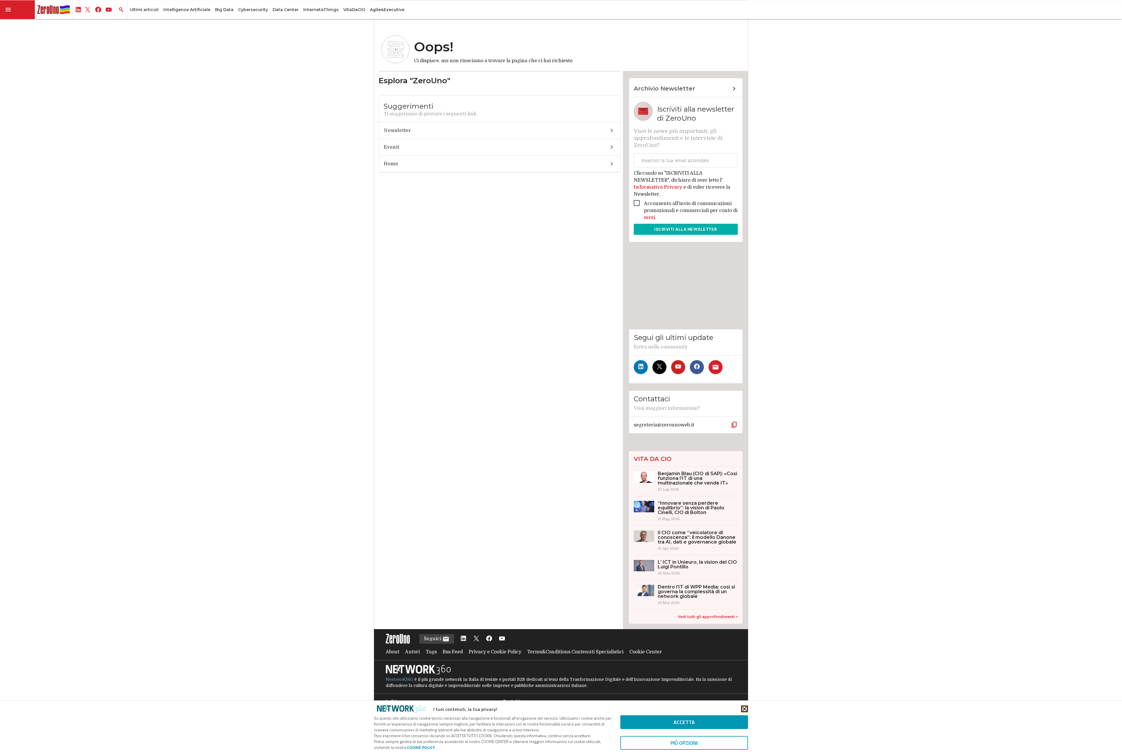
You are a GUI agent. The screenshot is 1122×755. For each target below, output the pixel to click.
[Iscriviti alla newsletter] (716, 367)
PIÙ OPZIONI (684, 743)
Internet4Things (321, 9)
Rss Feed (453, 652)
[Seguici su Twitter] (659, 367)
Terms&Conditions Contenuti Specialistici (575, 652)
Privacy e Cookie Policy (495, 652)
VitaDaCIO (354, 9)
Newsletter (397, 130)
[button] (17, 9)
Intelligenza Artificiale (186, 9)
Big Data (224, 9)
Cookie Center (645, 652)
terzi (649, 217)
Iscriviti (685, 229)
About (392, 652)
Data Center (286, 9)
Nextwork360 (399, 679)
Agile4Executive (387, 9)
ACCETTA (684, 722)
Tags (431, 652)
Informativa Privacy (658, 187)
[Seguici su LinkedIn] (641, 367)
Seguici (433, 638)
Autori (412, 652)
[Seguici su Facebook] (697, 367)
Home (391, 163)
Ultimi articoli (144, 9)
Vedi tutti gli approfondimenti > (708, 617)
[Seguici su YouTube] (678, 367)
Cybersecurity (253, 9)
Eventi (391, 147)
